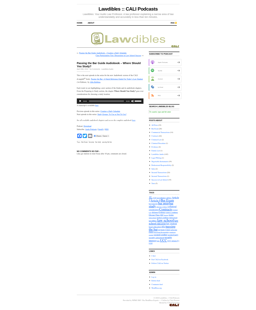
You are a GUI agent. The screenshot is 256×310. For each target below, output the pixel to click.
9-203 (155, 198)
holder (171, 215)
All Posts (154, 125)
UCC (163, 240)
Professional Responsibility (161, 165)
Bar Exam (84, 142)
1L (150, 197)
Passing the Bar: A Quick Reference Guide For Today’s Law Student (117, 79)
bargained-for (153, 204)
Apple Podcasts (91, 129)
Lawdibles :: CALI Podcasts (128, 9)
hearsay (166, 215)
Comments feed (157, 284)
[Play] (80, 101)
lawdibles (153, 220)
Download (87, 126)
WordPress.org (156, 288)
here (96, 105)
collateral (172, 206)
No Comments (95, 69)
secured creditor (160, 234)
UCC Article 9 (172, 241)
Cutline (164, 300)
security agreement (156, 237)
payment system (164, 229)
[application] (110, 101)
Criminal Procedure (158, 143)
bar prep (91, 142)
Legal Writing (156, 158)
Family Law (155, 150)
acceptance (161, 197)
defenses (155, 212)
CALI (153, 256)
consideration (154, 209)
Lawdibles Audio (107, 69)
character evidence (161, 207)
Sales (153, 169)
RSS (172, 23)
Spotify (101, 129)
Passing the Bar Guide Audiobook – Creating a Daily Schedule (103, 53)
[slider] (138, 100)
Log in (153, 277)
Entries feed (155, 280)
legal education (155, 226)
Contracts (154, 136)
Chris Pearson (174, 300)
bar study (98, 142)
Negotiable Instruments (159, 161)
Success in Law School (159, 180)
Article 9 (155, 200)
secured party (173, 234)
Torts (153, 183)
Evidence (154, 147)
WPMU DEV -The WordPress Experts (145, 300)
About (91, 23)
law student (171, 223)
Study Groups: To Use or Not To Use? (111, 114)
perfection (173, 230)
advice (168, 197)
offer (163, 226)
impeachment (152, 218)
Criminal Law (156, 139)
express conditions (172, 212)
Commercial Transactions (160, 132)
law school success (163, 222)
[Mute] (132, 101)
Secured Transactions (159, 172)
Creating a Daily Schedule (110, 111)
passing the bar (107, 142)
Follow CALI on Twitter (160, 263)
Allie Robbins (95, 82)
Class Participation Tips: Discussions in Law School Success (118, 55)
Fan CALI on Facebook (159, 259)
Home (79, 23)
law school (165, 220)
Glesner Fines (154, 215)
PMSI (151, 232)
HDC (162, 215)
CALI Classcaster (173, 302)
